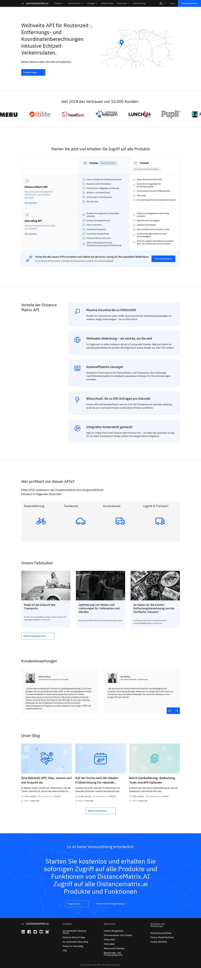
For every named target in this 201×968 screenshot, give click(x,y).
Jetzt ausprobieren (163, 259)
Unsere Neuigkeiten (113, 931)
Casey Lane (35, 801)
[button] (59, 3)
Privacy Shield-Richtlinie (162, 937)
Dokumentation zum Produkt (118, 935)
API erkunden (31, 203)
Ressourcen (109, 924)
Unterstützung (139, 3)
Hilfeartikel (109, 939)
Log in (172, 3)
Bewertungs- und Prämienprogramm (113, 954)
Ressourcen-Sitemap (114, 948)
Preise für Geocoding (73, 946)
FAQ (65, 950)
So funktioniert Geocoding (75, 942)
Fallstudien (109, 944)
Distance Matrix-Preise (74, 937)
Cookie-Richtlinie (158, 942)
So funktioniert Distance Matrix (74, 932)
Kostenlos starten (189, 3)
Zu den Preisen (30, 72)
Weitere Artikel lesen (97, 811)
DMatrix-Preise (107, 3)
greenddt (57, 679)
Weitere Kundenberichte (34, 636)
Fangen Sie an (74, 904)
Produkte (67, 924)
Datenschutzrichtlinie (160, 933)
